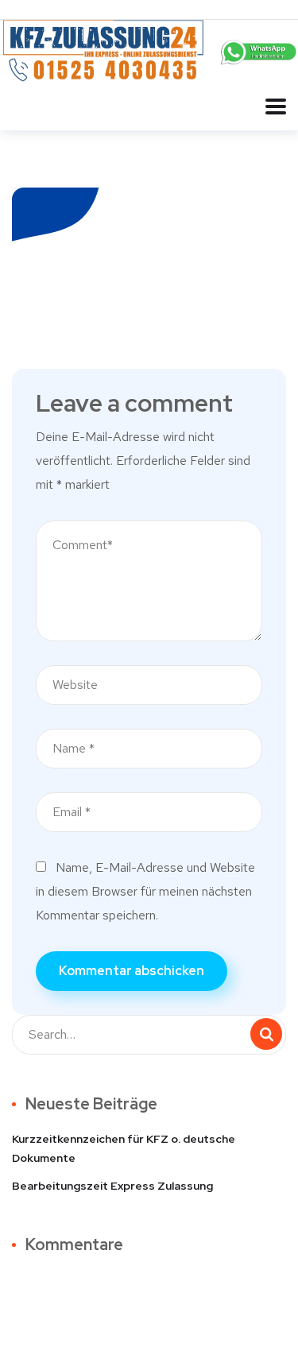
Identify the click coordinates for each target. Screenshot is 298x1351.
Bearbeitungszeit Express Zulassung (112, 1186)
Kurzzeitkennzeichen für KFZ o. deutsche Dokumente (123, 1148)
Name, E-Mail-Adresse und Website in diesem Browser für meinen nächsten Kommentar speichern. (145, 891)
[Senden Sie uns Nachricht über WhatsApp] (259, 50)
